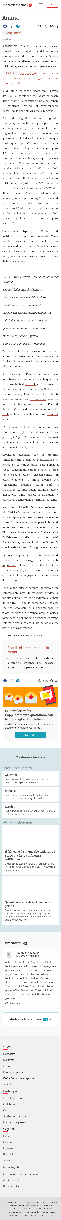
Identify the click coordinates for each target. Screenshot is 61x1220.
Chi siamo (9, 1066)
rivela (5, 414)
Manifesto (9, 1059)
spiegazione (9, 484)
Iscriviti (7, 1136)
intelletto (34, 178)
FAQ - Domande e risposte (18, 1078)
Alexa (6, 1160)
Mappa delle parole (14, 1122)
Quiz (5, 1110)
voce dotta (27, 73)
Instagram (9, 1148)
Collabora (9, 1104)
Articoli (7, 1084)
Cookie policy (11, 1180)
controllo (30, 384)
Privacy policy (11, 1186)
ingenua (26, 484)
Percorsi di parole (13, 1072)
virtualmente (38, 399)
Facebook (9, 1142)
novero (54, 90)
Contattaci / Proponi (15, 1098)
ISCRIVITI (30, 734)
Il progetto (9, 1053)
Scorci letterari (13, 33)
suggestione (9, 133)
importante (14, 105)
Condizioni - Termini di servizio (20, 1174)
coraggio (36, 592)
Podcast (8, 1154)
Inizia (52, 4)
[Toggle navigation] (40, 5)
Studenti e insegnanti (15, 1116)
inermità (52, 414)
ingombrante (33, 148)
